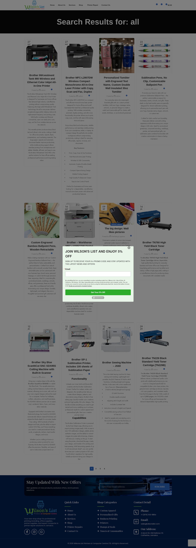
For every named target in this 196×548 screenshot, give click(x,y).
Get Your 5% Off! (98, 292)
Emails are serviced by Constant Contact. (80, 286)
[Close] (130, 249)
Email (67, 269)
